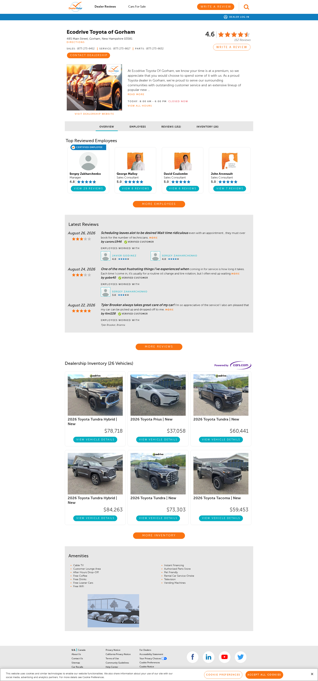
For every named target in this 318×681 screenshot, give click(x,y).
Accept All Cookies (264, 675)
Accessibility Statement (151, 654)
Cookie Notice (146, 667)
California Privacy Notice (118, 654)
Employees (138, 127)
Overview (106, 127)
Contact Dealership (88, 55)
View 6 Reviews (182, 188)
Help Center (112, 667)
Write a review (231, 47)
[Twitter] (240, 657)
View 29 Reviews (88, 188)
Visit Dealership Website (94, 114)
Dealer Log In (238, 17)
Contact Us (77, 659)
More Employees (159, 204)
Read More (136, 94)
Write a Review (216, 6)
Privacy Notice (113, 650)
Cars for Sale (137, 6)
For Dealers (145, 650)
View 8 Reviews (135, 188)
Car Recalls (77, 667)
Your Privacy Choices (150, 659)
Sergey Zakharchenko (179, 256)
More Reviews (159, 346)
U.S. (74, 650)
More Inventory (159, 535)
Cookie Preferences (149, 663)
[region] (159, 674)
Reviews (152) (171, 127)
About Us (76, 654)
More (153, 238)
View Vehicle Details (95, 439)
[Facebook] (192, 657)
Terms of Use (112, 659)
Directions (76, 42)
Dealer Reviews (105, 6)
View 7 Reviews (229, 188)
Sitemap (76, 663)
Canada (81, 650)
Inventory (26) (208, 127)
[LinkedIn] (208, 657)
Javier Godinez (124, 256)
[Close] (312, 674)
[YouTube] (224, 657)
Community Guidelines (117, 663)
